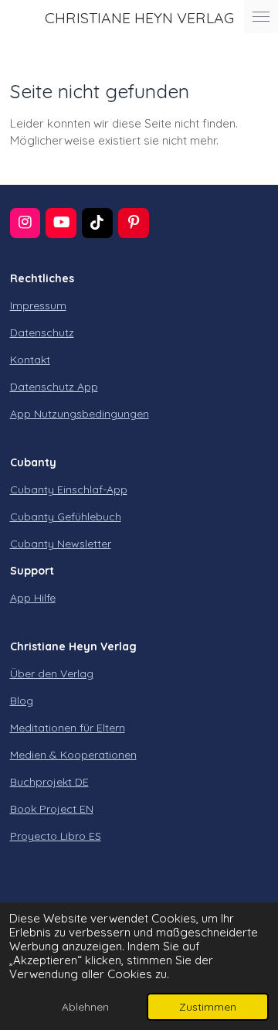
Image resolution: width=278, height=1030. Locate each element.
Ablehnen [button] (85, 1006)
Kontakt (30, 360)
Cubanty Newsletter (60, 544)
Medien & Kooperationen (73, 755)
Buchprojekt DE (49, 782)
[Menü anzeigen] (261, 16)
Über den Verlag (51, 673)
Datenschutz (42, 332)
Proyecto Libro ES (55, 836)
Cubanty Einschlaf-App (68, 489)
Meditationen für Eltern (67, 728)
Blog (21, 701)
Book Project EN (51, 809)
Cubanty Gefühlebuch (65, 517)
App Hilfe (33, 598)
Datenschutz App (54, 387)
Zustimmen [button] (207, 1006)
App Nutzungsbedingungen (79, 414)
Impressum (38, 305)
